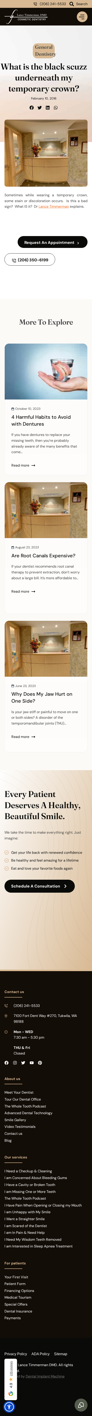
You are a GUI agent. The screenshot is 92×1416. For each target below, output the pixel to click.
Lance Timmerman (54, 206)
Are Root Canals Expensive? (43, 556)
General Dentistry (45, 50)
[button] (32, 108)
